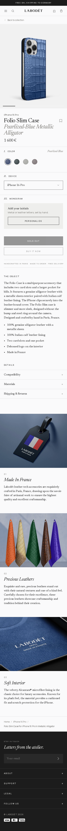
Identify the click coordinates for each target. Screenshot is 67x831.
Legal (8, 793)
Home (7, 721)
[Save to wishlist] (60, 120)
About (8, 773)
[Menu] (6, 11)
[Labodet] (34, 11)
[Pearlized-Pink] (34, 161)
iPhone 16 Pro (19, 721)
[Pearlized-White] (25, 161)
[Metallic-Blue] (16, 161)
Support (10, 783)
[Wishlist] (54, 11)
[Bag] (61, 11)
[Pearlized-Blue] (8, 161)
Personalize (33, 221)
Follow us (11, 803)
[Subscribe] (58, 758)
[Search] (13, 11)
